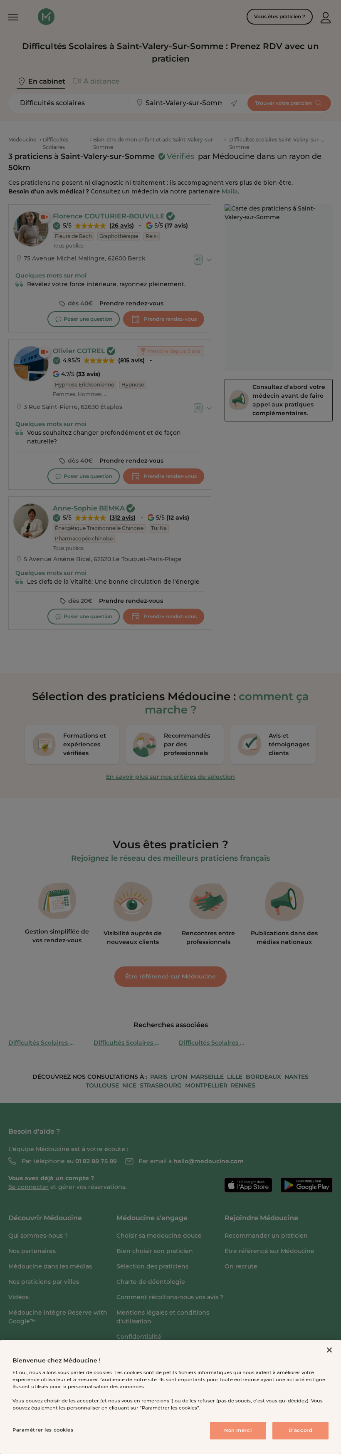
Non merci (238, 1430)
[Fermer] (329, 1350)
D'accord (301, 1430)
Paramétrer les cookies (43, 1430)
